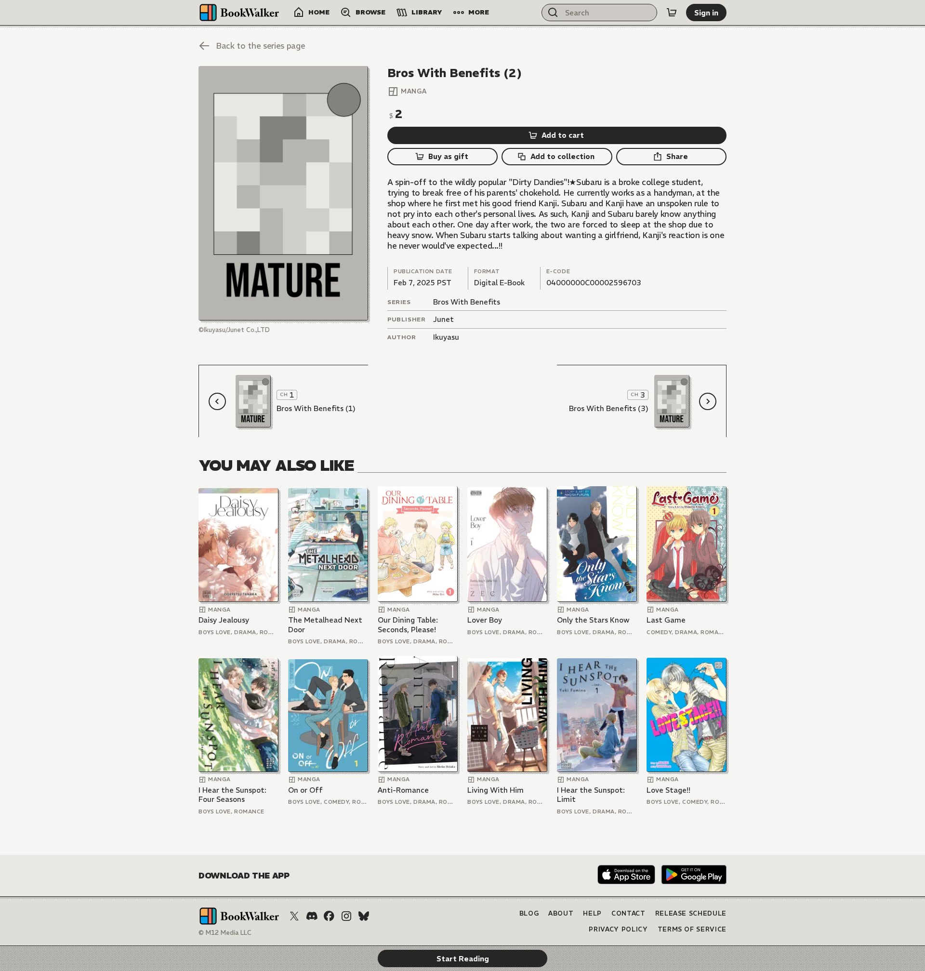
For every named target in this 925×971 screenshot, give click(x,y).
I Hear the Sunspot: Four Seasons (232, 794)
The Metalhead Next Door (325, 624)
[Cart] (671, 12)
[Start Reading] (283, 193)
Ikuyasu (446, 337)
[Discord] (311, 916)
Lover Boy (484, 620)
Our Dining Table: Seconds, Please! (408, 624)
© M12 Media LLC (224, 933)
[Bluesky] (364, 916)
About (560, 913)
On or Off (305, 790)
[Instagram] (346, 916)
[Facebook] (329, 916)
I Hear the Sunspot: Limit (591, 794)
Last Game (666, 620)
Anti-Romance (403, 790)
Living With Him (495, 790)
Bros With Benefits (466, 301)
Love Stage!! (668, 790)
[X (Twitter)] (294, 916)
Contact (628, 913)
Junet (443, 319)
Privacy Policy (618, 929)
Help (592, 913)
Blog (529, 913)
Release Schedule (691, 913)
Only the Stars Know (593, 620)
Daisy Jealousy (223, 620)
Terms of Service (692, 929)
